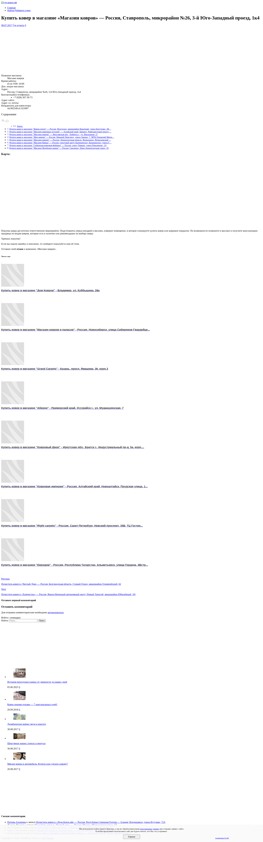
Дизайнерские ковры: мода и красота (26, 724)
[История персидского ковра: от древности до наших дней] (19, 676)
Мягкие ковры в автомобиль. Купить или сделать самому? (37, 764)
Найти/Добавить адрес (19, 10)
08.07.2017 (6, 25)
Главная (11, 7)
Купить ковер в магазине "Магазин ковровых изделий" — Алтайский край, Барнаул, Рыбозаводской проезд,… (60, 131)
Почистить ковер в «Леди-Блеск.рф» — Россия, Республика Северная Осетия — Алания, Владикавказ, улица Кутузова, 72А (100, 822)
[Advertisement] (92, 50)
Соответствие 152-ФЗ (222, 838)
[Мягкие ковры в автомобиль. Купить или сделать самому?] (19, 758)
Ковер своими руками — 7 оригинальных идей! (32, 704)
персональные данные (149, 829)
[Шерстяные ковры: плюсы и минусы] (19, 738)
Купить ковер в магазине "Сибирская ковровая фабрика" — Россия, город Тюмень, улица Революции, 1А (58, 145)
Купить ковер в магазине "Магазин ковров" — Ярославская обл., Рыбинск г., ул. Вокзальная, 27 (53, 134)
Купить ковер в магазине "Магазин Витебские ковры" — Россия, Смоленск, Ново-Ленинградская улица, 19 (59, 148)
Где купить (18, 25)
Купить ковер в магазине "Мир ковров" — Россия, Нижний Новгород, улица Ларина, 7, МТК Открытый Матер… (61, 137)
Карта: (20, 126)
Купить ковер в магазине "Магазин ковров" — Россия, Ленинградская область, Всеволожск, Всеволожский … (60, 140)
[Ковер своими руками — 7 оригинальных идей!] (19, 699)
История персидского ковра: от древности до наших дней (37, 682)
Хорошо (131, 837)
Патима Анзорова (16, 822)
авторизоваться (55, 612)
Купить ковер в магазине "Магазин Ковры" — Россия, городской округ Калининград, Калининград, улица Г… (60, 142)
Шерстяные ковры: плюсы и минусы (26, 743)
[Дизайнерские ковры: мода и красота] (19, 719)
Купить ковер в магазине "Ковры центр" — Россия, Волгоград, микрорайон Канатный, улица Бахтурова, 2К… (60, 129)
